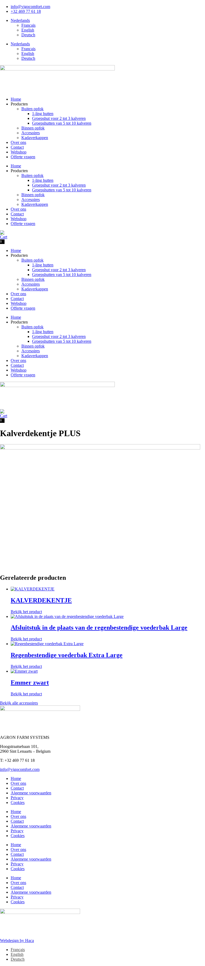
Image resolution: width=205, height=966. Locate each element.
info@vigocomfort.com (20, 769)
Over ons (18, 142)
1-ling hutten (42, 113)
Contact (17, 147)
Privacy (17, 797)
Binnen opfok (33, 128)
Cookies (18, 802)
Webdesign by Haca (17, 940)
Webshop (18, 152)
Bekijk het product (26, 611)
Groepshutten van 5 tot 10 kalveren (61, 123)
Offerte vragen (23, 157)
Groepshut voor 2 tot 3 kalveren (59, 118)
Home (16, 99)
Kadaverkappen (34, 137)
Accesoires (30, 133)
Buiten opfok (32, 109)
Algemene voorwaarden (31, 793)
